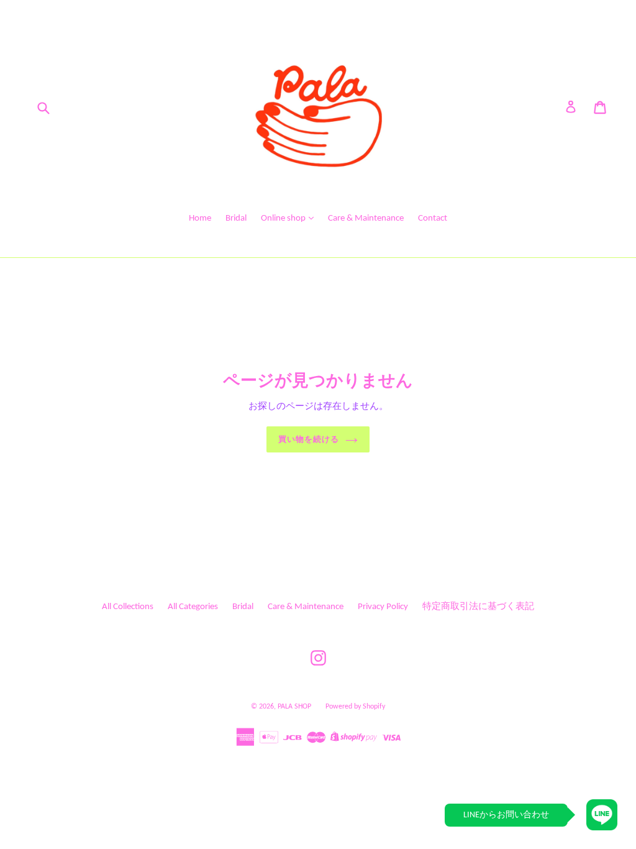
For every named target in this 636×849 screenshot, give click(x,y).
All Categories (193, 607)
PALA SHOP (294, 706)
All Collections (127, 607)
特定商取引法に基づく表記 (478, 607)
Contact (432, 218)
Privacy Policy (383, 607)
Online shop (284, 218)
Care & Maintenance (366, 218)
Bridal (236, 218)
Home (200, 218)
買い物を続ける (308, 439)
